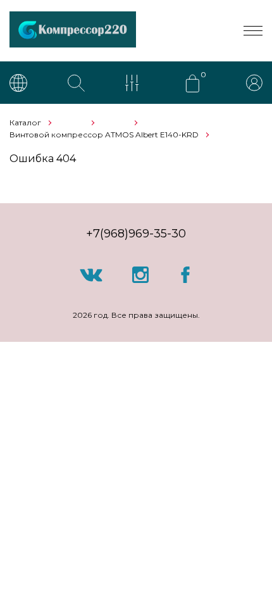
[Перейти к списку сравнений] (134, 84)
